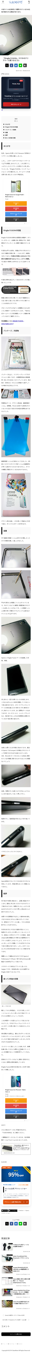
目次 (16, 119)
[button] (25, 65)
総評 (6, 135)
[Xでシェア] (7, 65)
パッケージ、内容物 (10, 130)
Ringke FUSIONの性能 (11, 127)
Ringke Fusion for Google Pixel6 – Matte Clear (14, 195)
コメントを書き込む (16, 1334)
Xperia (27, 1210)
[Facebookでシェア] (11, 65)
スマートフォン (6, 1213)
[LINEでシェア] (20, 65)
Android (5, 1210)
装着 (6, 132)
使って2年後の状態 (10, 138)
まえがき (7, 124)
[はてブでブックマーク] (16, 65)
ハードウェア (13, 1210)
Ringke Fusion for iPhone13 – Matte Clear (15, 1091)
